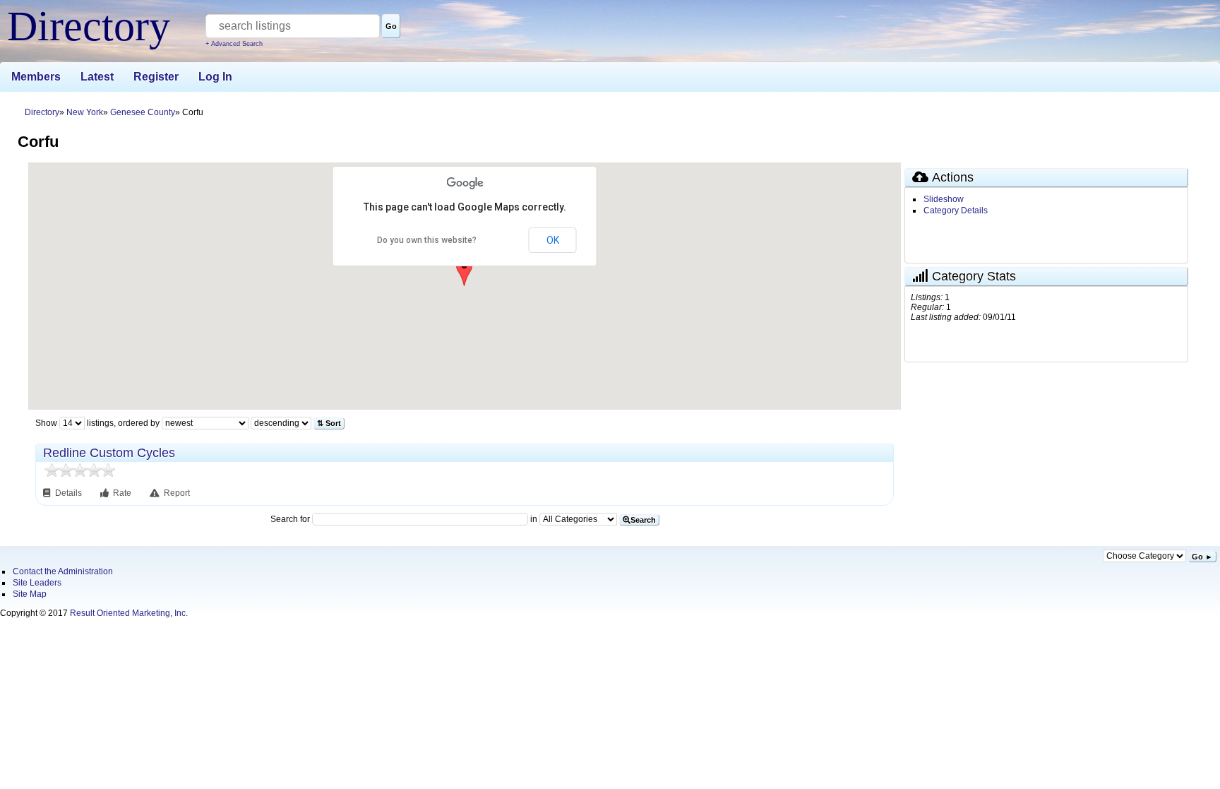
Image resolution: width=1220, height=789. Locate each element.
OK (552, 240)
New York (84, 112)
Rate (122, 493)
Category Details (955, 210)
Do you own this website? (427, 240)
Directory (42, 112)
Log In (215, 77)
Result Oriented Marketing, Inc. (129, 613)
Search (643, 520)
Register (156, 77)
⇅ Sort (329, 423)
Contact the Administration (63, 571)
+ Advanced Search (234, 43)
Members (36, 77)
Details (69, 493)
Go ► (1202, 556)
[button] (464, 272)
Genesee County (142, 112)
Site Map (30, 594)
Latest (97, 77)
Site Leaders (37, 583)
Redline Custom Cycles (109, 453)
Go (391, 26)
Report (177, 493)
